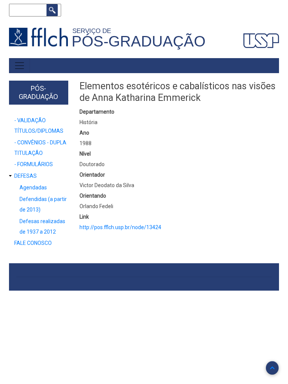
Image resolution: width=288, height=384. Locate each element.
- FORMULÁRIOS (33, 164)
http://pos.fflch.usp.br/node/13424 (120, 227)
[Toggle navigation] (19, 65)
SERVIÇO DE (93, 30)
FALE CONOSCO (33, 243)
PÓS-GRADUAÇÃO (139, 41)
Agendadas (33, 187)
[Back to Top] (272, 368)
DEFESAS (25, 176)
